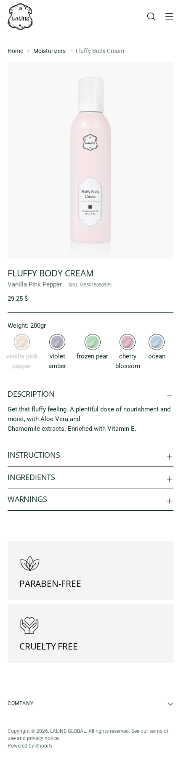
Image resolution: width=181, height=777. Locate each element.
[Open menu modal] (169, 16)
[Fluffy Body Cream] (57, 342)
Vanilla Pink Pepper (35, 284)
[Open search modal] (151, 16)
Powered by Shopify (30, 746)
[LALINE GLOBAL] (20, 16)
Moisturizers (49, 51)
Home (15, 51)
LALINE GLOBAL (68, 731)
